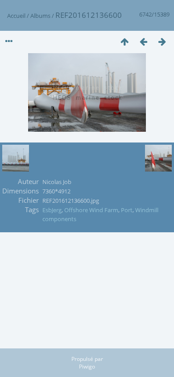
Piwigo (87, 366)
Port (127, 210)
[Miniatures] (124, 41)
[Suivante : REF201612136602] (162, 41)
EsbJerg (52, 210)
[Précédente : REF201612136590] (143, 41)
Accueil (16, 16)
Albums (40, 16)
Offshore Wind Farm (91, 210)
